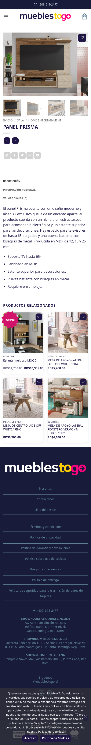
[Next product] (7, 140)
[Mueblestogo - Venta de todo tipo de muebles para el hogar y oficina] (45, 16)
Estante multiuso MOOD (20, 360)
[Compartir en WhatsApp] (7, 155)
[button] (5, 16)
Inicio (8, 120)
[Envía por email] (29, 155)
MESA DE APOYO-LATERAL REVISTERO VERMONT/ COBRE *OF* (65, 429)
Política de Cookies (55, 738)
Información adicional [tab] (19, 189)
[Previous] (10, 64)
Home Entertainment (44, 120)
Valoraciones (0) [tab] (15, 198)
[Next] (81, 64)
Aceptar (30, 738)
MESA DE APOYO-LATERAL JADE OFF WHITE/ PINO (65, 362)
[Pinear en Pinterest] (37, 155)
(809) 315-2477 (48, 4)
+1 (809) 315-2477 (45, 610)
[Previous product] (15, 140)
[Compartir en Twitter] (22, 155)
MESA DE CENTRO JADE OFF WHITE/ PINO (22, 427)
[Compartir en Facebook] (14, 155)
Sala (20, 120)
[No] (85, 717)
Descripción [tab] (11, 181)
